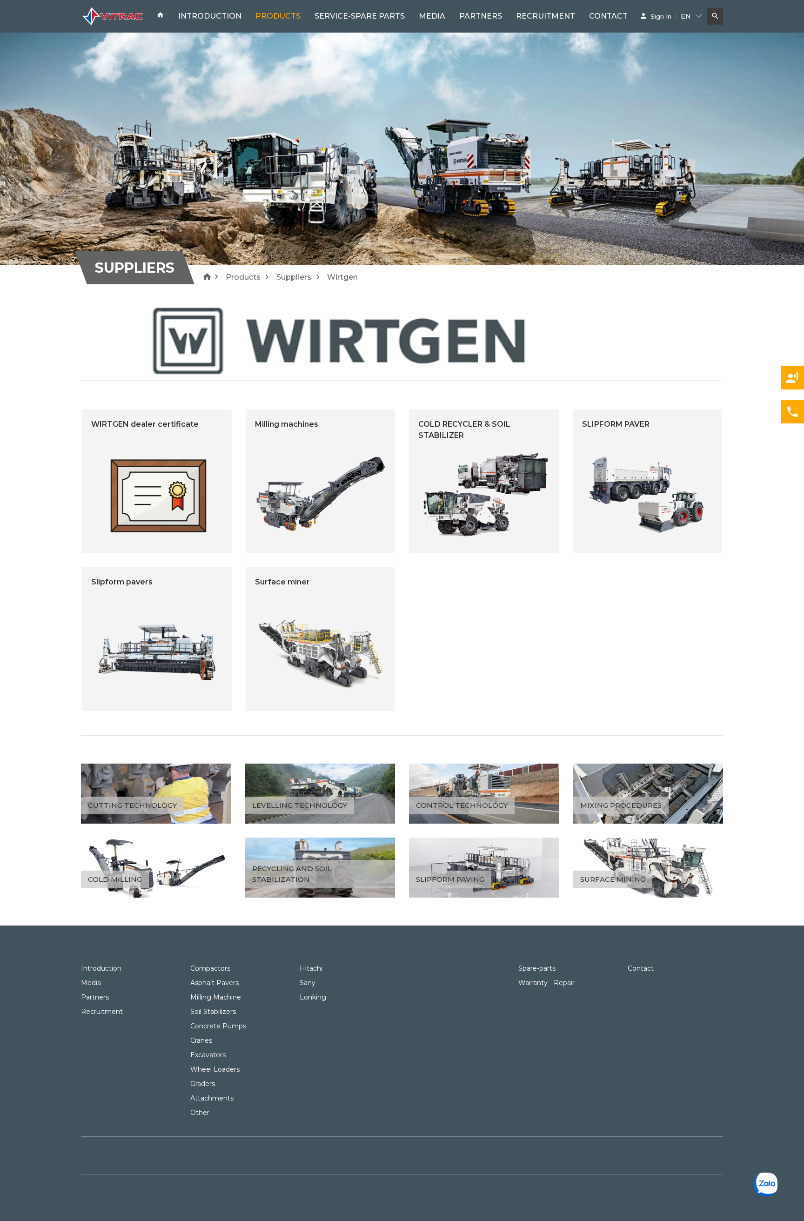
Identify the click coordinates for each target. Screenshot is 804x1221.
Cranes (201, 1040)
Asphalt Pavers (214, 983)
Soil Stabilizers (213, 1011)
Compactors (210, 968)
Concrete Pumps (218, 1026)
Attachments (212, 1098)
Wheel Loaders (215, 1069)
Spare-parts (537, 968)
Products (278, 16)
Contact (608, 16)
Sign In (660, 16)
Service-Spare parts (360, 16)
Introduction (209, 16)
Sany (307, 983)
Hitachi (311, 968)
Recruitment (545, 16)
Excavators (208, 1055)
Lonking (313, 997)
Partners (480, 16)
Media (432, 16)
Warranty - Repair (546, 983)
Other (199, 1112)
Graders (202, 1084)
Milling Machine (215, 997)
